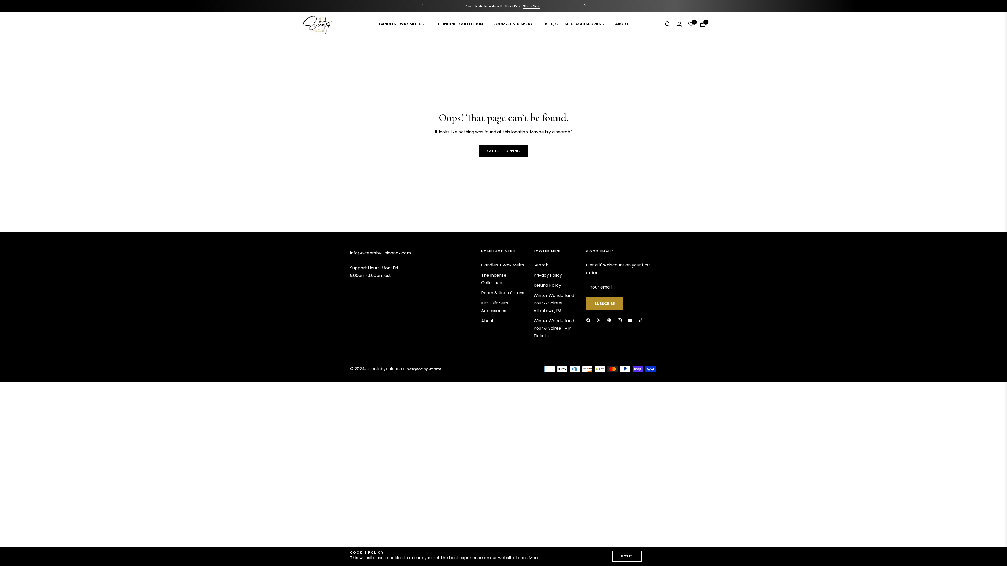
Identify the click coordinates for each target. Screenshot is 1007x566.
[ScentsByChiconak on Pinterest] (609, 320)
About (487, 321)
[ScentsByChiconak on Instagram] (620, 320)
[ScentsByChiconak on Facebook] (588, 320)
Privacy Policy (548, 275)
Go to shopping (503, 151)
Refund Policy (547, 285)
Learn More (527, 558)
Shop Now (531, 6)
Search (541, 265)
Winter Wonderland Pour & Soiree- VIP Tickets (554, 328)
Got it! (627, 556)
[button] (585, 6)
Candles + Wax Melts (502, 265)
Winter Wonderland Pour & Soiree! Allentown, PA (554, 303)
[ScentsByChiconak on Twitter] (599, 320)
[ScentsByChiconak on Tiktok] (641, 320)
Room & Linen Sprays (502, 293)
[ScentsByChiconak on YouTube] (630, 320)
